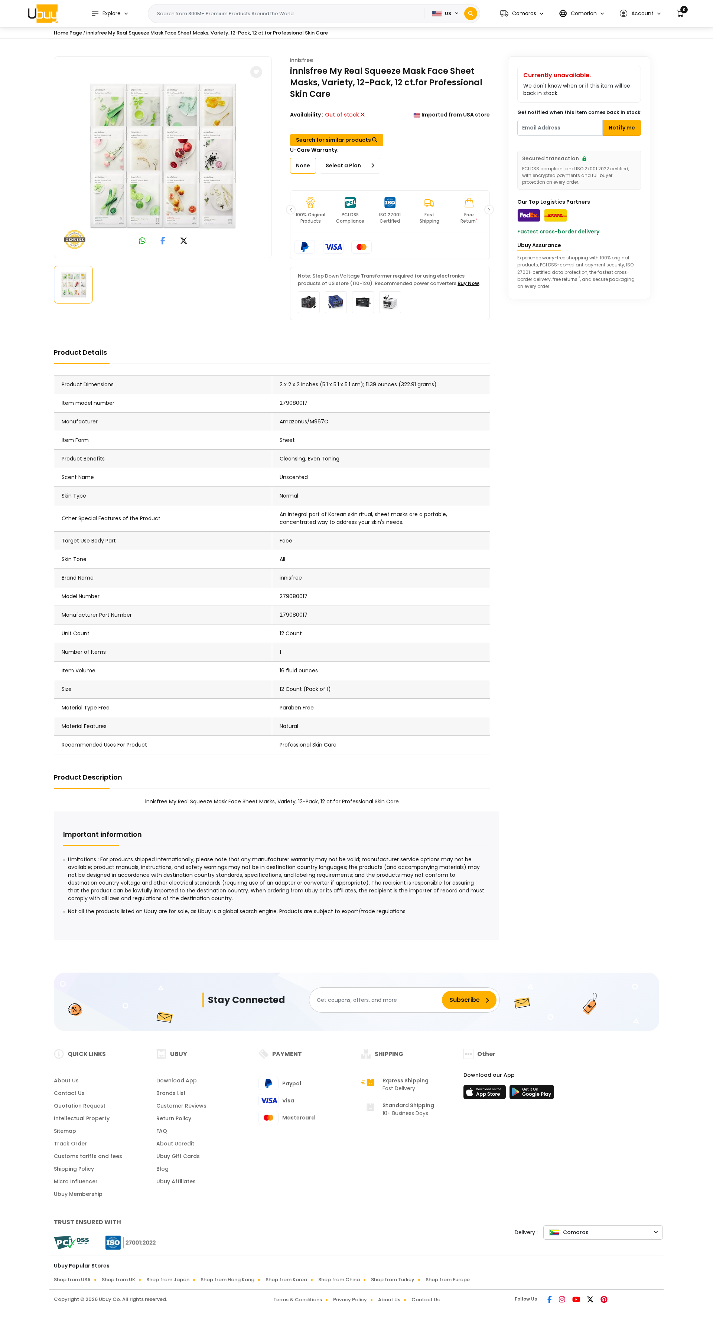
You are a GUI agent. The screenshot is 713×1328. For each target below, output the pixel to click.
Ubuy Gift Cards (178, 1156)
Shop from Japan (167, 1279)
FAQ (161, 1131)
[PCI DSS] (71, 1242)
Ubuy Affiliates (176, 1181)
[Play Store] (531, 1094)
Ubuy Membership (78, 1194)
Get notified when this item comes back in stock (579, 112)
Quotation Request (79, 1105)
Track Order (70, 1143)
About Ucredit (175, 1143)
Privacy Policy (350, 1299)
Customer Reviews (181, 1105)
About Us (66, 1080)
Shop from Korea (286, 1279)
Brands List (171, 1093)
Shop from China (339, 1279)
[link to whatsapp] (142, 241)
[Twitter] (591, 1300)
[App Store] (485, 1094)
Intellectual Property (82, 1118)
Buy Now (468, 283)
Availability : (306, 114)
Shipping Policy (74, 1169)
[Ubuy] (43, 13)
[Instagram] (562, 1300)
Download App (176, 1080)
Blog (162, 1169)
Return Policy (173, 1118)
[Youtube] (576, 1300)
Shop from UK (118, 1279)
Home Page (68, 32)
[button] (522, 13)
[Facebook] (550, 1300)
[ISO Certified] (127, 1242)
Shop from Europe (448, 1279)
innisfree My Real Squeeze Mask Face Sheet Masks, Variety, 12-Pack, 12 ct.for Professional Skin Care (207, 32)
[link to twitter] (183, 241)
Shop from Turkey (392, 1279)
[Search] (470, 13)
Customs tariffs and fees (88, 1156)
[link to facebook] (162, 241)
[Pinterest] (604, 1300)
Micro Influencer (76, 1181)
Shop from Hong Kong (227, 1279)
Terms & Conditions (297, 1299)
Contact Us (69, 1093)
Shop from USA (72, 1279)
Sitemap (65, 1131)
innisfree (301, 60)
